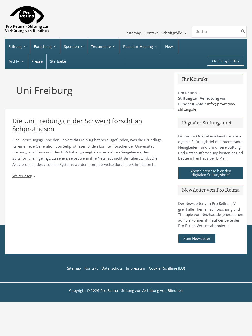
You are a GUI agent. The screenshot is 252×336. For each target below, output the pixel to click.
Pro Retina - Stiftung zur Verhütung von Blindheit (27, 28)
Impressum (135, 268)
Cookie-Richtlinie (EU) (167, 268)
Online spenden (225, 61)
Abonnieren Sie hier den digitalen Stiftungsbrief (210, 172)
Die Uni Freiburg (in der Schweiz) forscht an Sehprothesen (77, 124)
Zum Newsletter (196, 238)
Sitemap (74, 268)
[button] (184, 33)
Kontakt (91, 268)
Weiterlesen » (23, 176)
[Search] (243, 31)
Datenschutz (111, 268)
